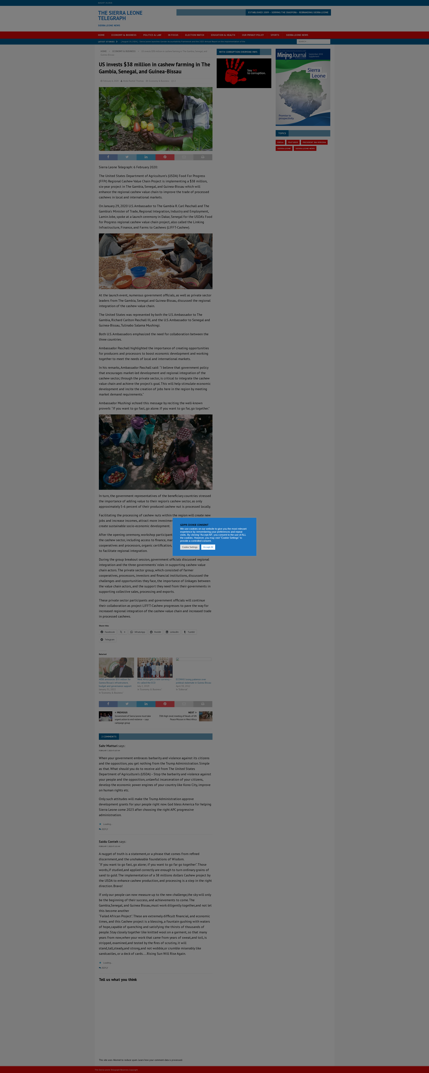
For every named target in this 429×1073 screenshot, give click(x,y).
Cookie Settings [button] (190, 547)
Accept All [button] (208, 547)
